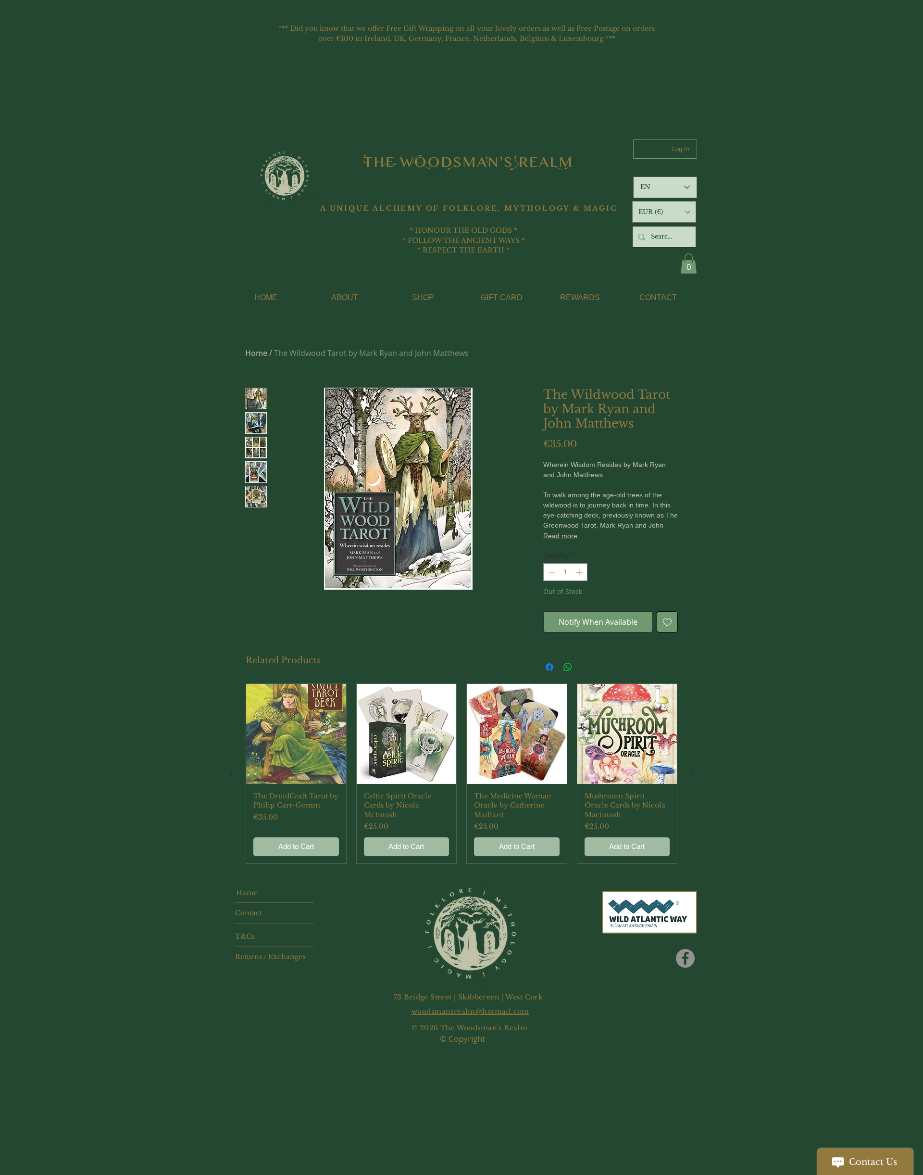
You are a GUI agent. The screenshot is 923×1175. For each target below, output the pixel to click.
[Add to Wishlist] (667, 621)
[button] (664, 212)
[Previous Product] (231, 774)
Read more (560, 536)
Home (256, 353)
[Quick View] (296, 734)
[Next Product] (691, 774)
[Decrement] (551, 572)
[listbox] (664, 212)
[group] (461, 773)
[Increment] (580, 572)
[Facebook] (685, 958)
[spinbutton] (565, 572)
